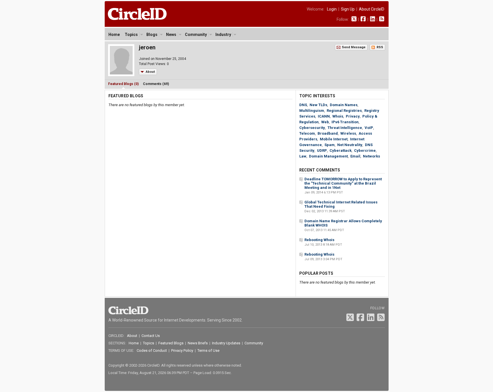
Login (332, 9)
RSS (380, 47)
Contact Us (151, 336)
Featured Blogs (170, 343)
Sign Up (348, 9)
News (171, 34)
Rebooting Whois (319, 240)
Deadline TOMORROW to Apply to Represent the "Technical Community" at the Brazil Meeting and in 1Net (343, 183)
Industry (223, 34)
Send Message (353, 47)
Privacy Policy (182, 350)
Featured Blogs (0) (123, 84)
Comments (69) (156, 84)
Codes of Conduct (152, 350)
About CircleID (371, 9)
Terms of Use (208, 350)
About (150, 72)
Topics (131, 34)
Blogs (151, 34)
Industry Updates (226, 343)
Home (114, 34)
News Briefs (198, 343)
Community (196, 34)
